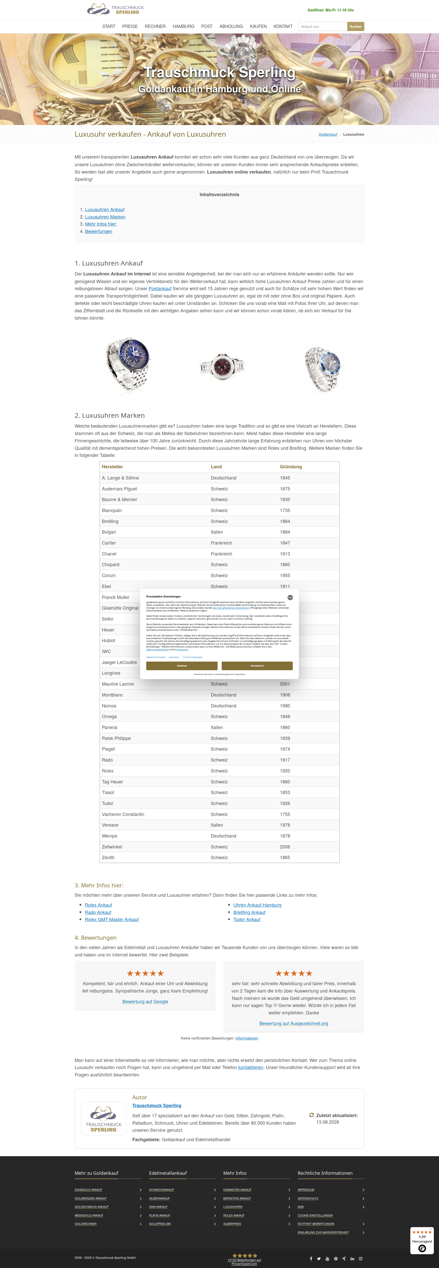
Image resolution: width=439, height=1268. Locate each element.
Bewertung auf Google (145, 1001)
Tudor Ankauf (246, 919)
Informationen (247, 1038)
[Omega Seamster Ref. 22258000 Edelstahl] (322, 364)
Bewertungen (98, 231)
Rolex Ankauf (98, 904)
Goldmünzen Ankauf (91, 1198)
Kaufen (258, 26)
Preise (130, 26)
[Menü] (431, 1230)
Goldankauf (328, 134)
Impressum (306, 1189)
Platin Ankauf (159, 1215)
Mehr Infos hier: (101, 223)
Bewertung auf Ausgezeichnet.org (293, 1023)
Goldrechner (86, 1223)
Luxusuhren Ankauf (104, 209)
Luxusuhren (232, 1206)
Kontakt (283, 26)
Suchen (356, 26)
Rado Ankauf (98, 912)
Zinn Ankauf (158, 1206)
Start (108, 26)
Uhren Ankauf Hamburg (257, 904)
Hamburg (183, 26)
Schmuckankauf (161, 1189)
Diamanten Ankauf (237, 1189)
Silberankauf (159, 1198)
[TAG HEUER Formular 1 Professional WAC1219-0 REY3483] (223, 364)
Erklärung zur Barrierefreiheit (323, 1232)
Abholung (231, 26)
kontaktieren (250, 1067)
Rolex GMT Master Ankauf (112, 919)
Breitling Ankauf (249, 912)
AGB (301, 1206)
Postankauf (160, 288)
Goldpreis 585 (160, 1223)
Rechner (155, 26)
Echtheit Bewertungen (316, 1223)
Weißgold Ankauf (89, 1215)
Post (206, 26)
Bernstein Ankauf (237, 1198)
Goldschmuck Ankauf (92, 1206)
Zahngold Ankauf (88, 1189)
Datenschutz (308, 1198)
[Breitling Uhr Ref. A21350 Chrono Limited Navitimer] (124, 364)
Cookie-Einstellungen (315, 1215)
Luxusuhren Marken (105, 216)
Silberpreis (232, 1223)
